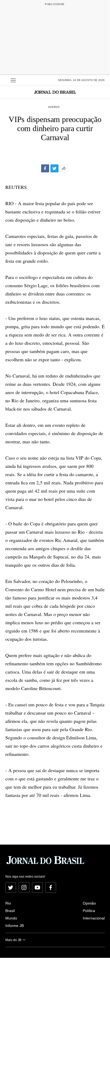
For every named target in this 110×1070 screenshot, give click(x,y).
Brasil (10, 911)
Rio (8, 903)
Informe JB (14, 925)
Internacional (94, 918)
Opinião (89, 903)
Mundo (11, 918)
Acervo (54, 107)
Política (89, 911)
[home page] (55, 92)
